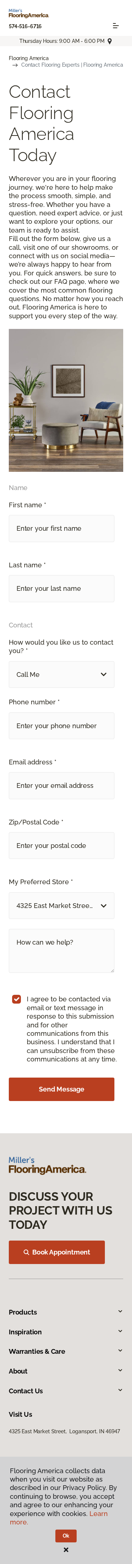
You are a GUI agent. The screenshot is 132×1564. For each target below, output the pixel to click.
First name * (27, 505)
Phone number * (34, 702)
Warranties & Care (37, 1351)
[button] (61, 674)
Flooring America (29, 58)
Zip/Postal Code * (36, 822)
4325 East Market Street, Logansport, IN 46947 (64, 1431)
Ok (66, 1536)
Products (23, 1312)
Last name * (27, 565)
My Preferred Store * (41, 882)
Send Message (61, 1089)
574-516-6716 (25, 26)
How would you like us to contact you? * (61, 646)
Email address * (32, 762)
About (18, 1371)
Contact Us (26, 1391)
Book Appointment (61, 1252)
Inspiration (25, 1332)
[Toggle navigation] (116, 25)
